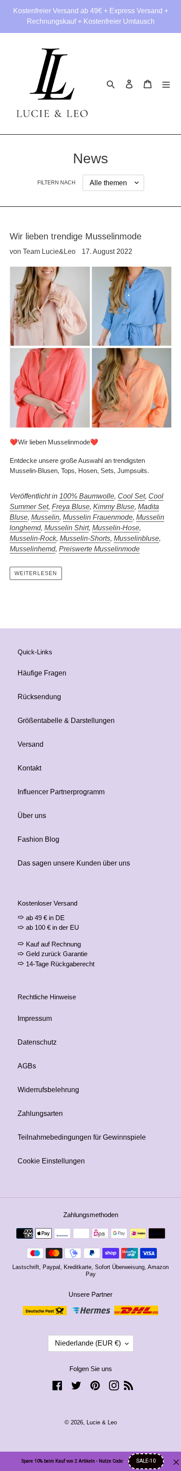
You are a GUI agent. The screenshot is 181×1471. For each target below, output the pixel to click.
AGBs (27, 1066)
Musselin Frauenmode (98, 517)
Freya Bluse (71, 506)
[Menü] (166, 83)
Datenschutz (37, 1042)
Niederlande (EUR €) (88, 1343)
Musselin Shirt (66, 528)
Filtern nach (56, 183)
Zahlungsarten (40, 1113)
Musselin (45, 517)
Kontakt (29, 768)
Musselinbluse (136, 538)
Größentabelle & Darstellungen (66, 720)
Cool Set (131, 496)
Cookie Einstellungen (51, 1161)
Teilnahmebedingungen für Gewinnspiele (82, 1137)
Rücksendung (39, 697)
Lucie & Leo (102, 1422)
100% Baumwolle (86, 496)
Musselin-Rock (33, 538)
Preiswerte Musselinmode (99, 549)
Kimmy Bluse (113, 506)
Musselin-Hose (115, 528)
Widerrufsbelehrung (48, 1089)
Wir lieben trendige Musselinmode (75, 236)
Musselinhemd (32, 549)
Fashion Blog (38, 839)
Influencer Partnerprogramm (61, 792)
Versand (30, 744)
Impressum (35, 1018)
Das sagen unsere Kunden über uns (74, 863)
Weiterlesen (35, 573)
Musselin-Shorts (85, 538)
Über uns (32, 815)
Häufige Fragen (42, 673)
